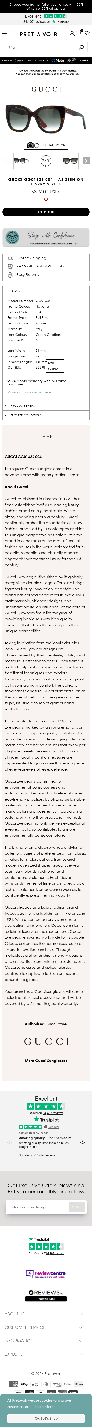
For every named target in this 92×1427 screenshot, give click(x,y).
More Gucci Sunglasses (46, 1060)
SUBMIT (77, 1207)
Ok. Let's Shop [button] (46, 1418)
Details (15, 291)
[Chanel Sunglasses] (7, 60)
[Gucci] (31, 60)
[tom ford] (84, 60)
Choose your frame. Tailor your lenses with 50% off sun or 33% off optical (46, 6)
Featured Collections (26, 415)
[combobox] (46, 47)
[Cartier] (19, 60)
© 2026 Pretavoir (45, 1373)
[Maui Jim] (72, 60)
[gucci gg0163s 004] (21, 161)
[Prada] (43, 60)
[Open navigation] (4, 33)
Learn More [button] (44, 1406)
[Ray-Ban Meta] (58, 60)
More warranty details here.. (30, 392)
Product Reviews (23, 405)
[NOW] (81, 47)
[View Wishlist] (87, 33)
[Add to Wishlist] (46, 199)
